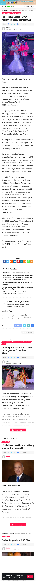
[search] (24, 6)
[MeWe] (21, 261)
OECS (4, 343)
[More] (31, 261)
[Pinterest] (18, 261)
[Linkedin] (14, 261)
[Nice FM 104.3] (12, 6)
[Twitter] (7, 261)
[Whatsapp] (28, 261)
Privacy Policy (7, 577)
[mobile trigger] (3, 6)
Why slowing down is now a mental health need (16, 272)
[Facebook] (4, 261)
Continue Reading (18, 430)
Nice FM (8, 27)
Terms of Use (18, 577)
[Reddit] (11, 261)
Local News (16, 13)
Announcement (7, 13)
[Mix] (24, 261)
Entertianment (17, 341)
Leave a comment (29, 332)
